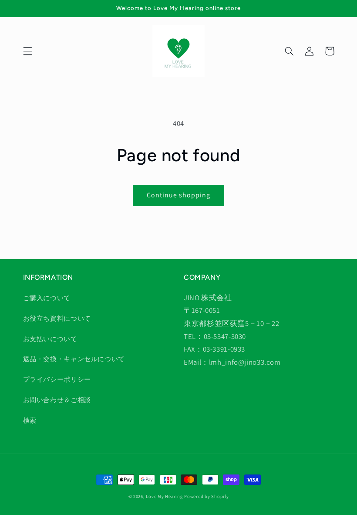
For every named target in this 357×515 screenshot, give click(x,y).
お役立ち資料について (57, 318)
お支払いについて (50, 339)
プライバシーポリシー (57, 379)
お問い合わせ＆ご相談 (57, 400)
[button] (27, 51)
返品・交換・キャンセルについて (74, 359)
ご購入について (47, 298)
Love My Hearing (164, 496)
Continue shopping (179, 195)
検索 (30, 420)
